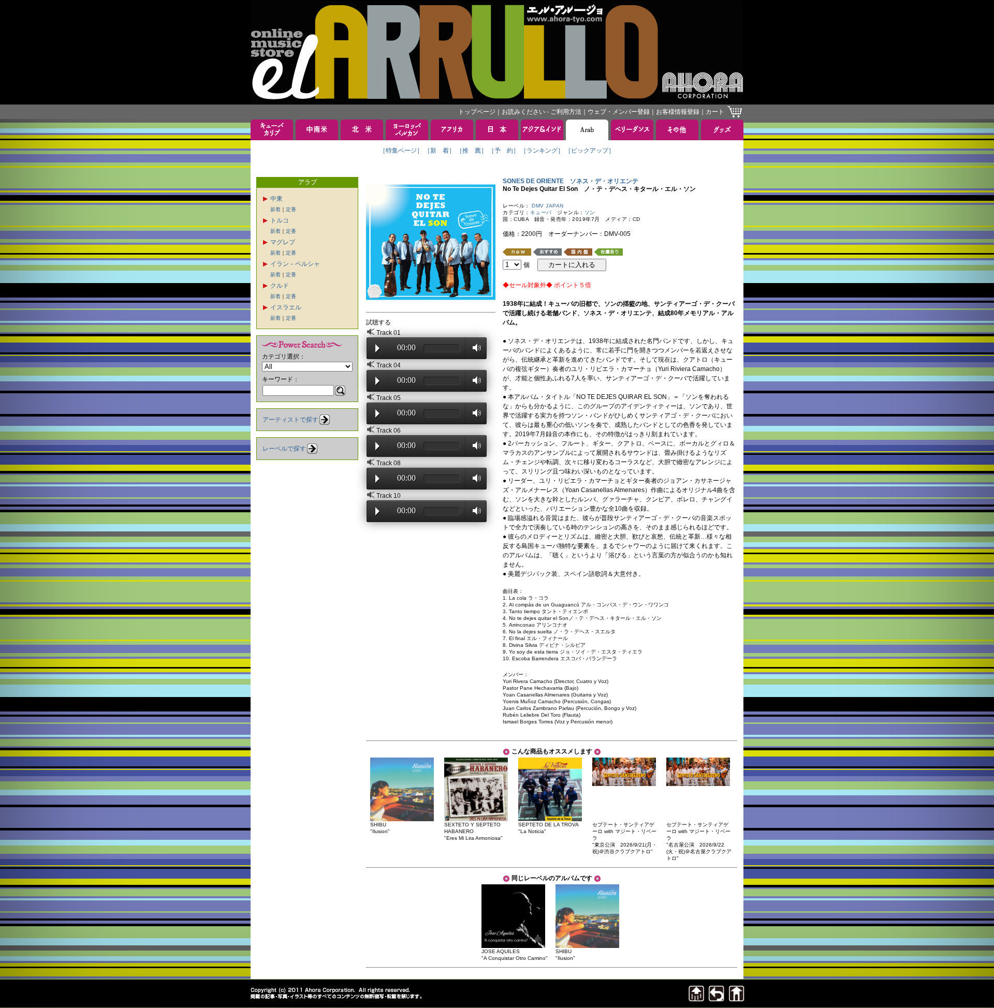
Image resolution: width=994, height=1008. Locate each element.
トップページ (476, 111)
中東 (276, 198)
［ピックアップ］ (590, 150)
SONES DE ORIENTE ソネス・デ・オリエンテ (570, 181)
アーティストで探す (290, 419)
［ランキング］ (542, 150)
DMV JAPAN (548, 206)
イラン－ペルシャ (295, 264)
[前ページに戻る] (716, 998)
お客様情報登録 (677, 111)
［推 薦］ (471, 150)
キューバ (541, 212)
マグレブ (282, 242)
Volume (474, 347)
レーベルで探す (284, 448)
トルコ (279, 220)
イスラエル (285, 307)
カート (715, 111)
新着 (275, 209)
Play (377, 348)
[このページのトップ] (696, 998)
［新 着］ (439, 150)
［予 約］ (503, 150)
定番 (291, 209)
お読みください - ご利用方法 (541, 111)
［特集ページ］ (401, 150)
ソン (589, 212)
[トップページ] (736, 998)
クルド (279, 285)
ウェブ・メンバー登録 (619, 111)
